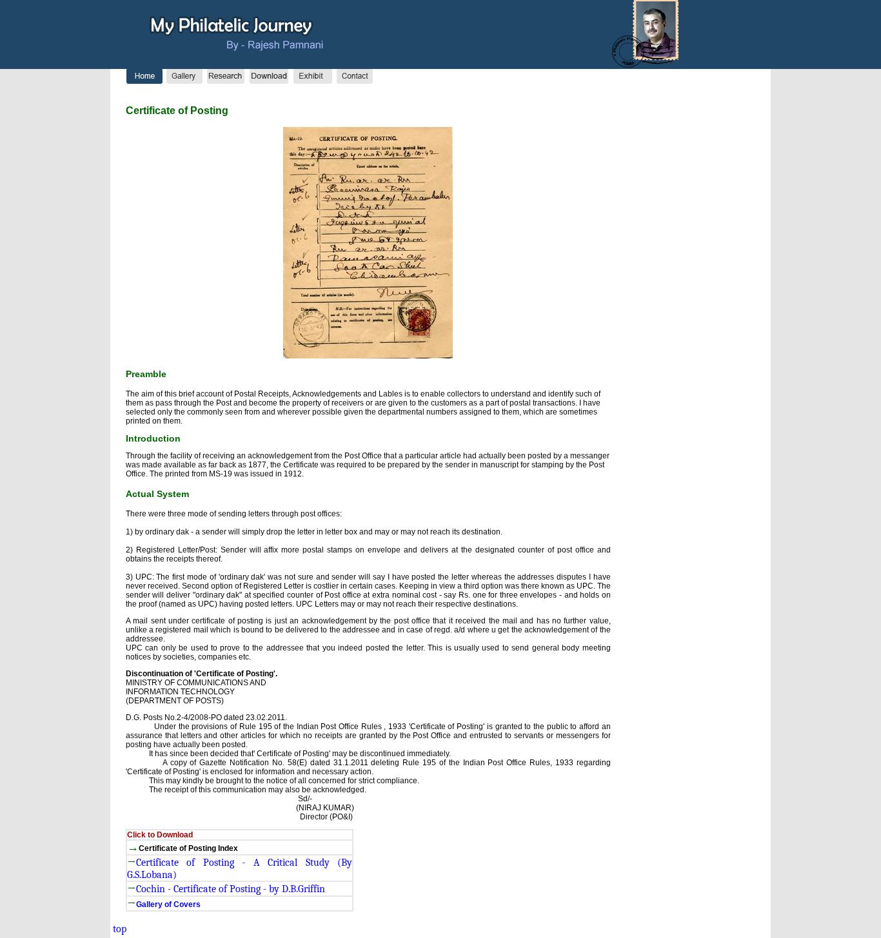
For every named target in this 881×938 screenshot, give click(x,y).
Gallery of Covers (168, 904)
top (118, 929)
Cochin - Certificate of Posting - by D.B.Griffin (230, 889)
